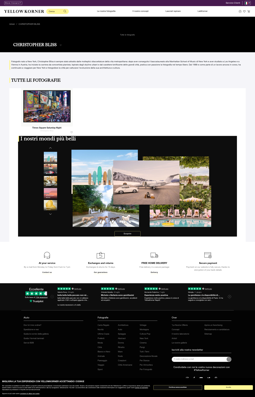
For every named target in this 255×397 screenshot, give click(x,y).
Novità (100, 330)
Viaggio (101, 365)
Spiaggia (122, 334)
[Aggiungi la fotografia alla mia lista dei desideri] (71, 132)
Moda (100, 343)
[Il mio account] (240, 11)
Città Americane (125, 365)
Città (100, 347)
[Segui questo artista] (61, 45)
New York (144, 339)
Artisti (12, 24)
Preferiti (101, 339)
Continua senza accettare (178, 387)
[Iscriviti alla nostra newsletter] (229, 359)
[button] (50, 212)
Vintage (143, 325)
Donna (121, 343)
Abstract (122, 339)
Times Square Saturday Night (46, 128)
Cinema (143, 343)
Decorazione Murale (148, 356)
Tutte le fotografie (127, 35)
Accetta (228, 387)
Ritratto (121, 347)
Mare (120, 352)
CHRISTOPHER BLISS (29, 24)
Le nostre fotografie (106, 11)
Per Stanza (144, 361)
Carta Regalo (103, 325)
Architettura (123, 325)
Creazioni (122, 361)
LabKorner (203, 11)
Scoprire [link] (127, 234)
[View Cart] (248, 11)
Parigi (142, 347)
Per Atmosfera (146, 365)
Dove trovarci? (13, 3)
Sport (100, 370)
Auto (120, 330)
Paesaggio (102, 361)
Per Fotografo (146, 370)
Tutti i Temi (144, 352)
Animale (101, 356)
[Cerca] (65, 11)
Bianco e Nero (104, 352)
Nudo (120, 356)
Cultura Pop (145, 334)
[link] (24, 11)
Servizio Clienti (233, 3)
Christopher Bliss (47, 131)
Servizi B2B (29, 343)
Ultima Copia (103, 334)
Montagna (144, 330)
